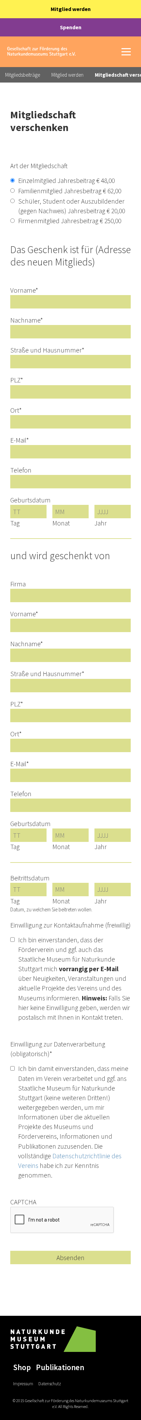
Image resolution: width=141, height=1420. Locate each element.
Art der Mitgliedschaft (39, 166)
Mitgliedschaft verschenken (43, 121)
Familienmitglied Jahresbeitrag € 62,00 (69, 191)
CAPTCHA (23, 1202)
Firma (18, 584)
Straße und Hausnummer (47, 350)
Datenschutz (49, 1384)
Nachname (26, 320)
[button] (126, 51)
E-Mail (19, 440)
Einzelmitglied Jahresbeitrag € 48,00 (66, 180)
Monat (61, 523)
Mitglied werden (71, 9)
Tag (15, 523)
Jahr (100, 523)
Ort (16, 410)
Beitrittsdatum (30, 878)
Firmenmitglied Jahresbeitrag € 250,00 (69, 221)
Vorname (24, 290)
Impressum (23, 1384)
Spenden (70, 27)
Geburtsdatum (30, 500)
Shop (22, 1367)
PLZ (16, 380)
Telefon (20, 470)
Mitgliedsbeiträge (22, 75)
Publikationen (60, 1367)
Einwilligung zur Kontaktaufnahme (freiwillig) (70, 925)
